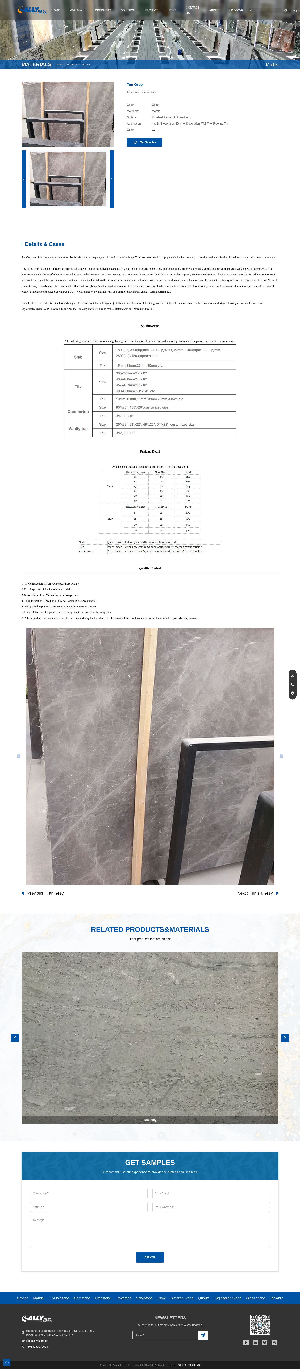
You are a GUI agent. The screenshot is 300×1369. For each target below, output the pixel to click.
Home (56, 10)
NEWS (172, 10)
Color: (130, 129)
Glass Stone (255, 1298)
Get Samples (148, 142)
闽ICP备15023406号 (189, 1365)
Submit (150, 1257)
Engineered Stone (227, 1298)
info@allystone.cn (37, 1340)
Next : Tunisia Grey (255, 893)
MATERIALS (77, 10)
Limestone (103, 1298)
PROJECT (151, 10)
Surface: (132, 117)
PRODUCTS (103, 10)
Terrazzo (276, 1298)
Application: (134, 123)
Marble (86, 64)
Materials (72, 64)
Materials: (133, 111)
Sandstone (144, 1298)
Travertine (123, 1298)
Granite (22, 1298)
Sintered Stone (181, 1298)
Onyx (161, 1298)
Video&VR (236, 10)
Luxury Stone (59, 1298)
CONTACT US (192, 10)
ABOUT (214, 10)
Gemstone (82, 1298)
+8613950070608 (37, 1346)
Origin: (131, 104)
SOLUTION (128, 10)
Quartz (203, 1298)
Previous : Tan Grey (45, 893)
